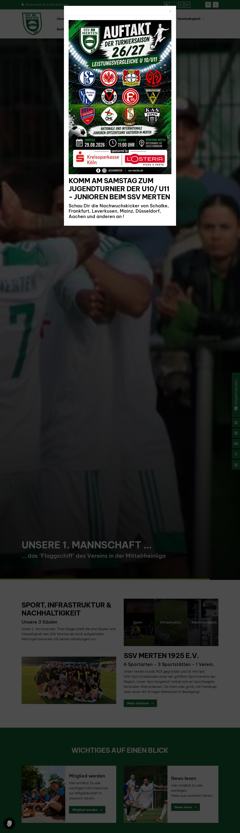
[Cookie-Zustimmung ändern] (9, 823)
